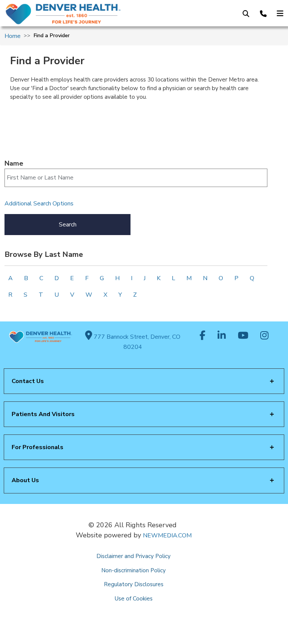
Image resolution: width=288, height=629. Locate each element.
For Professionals (37, 447)
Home (12, 36)
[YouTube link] (243, 336)
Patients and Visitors (43, 414)
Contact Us (28, 381)
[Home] (67, 14)
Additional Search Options (39, 203)
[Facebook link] (202, 336)
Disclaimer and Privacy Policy (133, 556)
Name (13, 163)
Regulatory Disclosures (134, 584)
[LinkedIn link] (221, 336)
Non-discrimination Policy (133, 570)
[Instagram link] (264, 336)
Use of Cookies (134, 598)
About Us (25, 480)
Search (67, 224)
